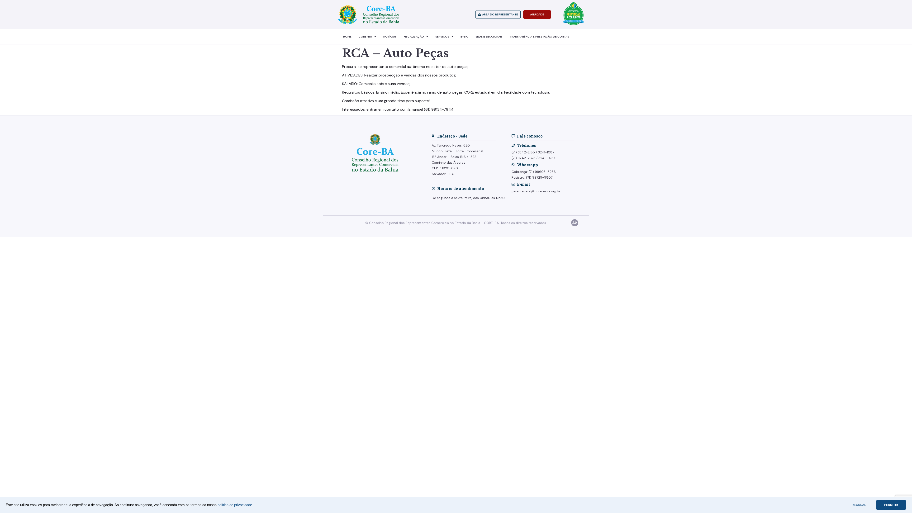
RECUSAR (859, 505)
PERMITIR (891, 505)
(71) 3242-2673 (523, 158)
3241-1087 (546, 152)
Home (347, 36)
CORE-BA (365, 36)
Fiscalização (414, 36)
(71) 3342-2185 (523, 152)
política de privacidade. (235, 505)
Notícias (390, 36)
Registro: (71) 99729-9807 (532, 177)
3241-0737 (546, 158)
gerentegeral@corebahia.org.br (536, 191)
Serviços (442, 36)
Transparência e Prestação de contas (539, 36)
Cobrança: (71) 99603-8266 (534, 172)
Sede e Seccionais (489, 36)
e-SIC (464, 36)
